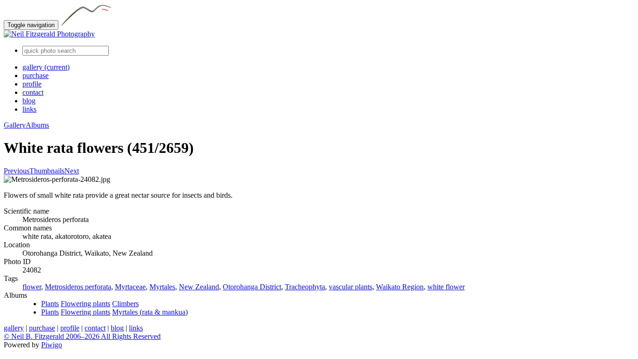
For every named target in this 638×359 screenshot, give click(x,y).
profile (32, 84)
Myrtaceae (130, 287)
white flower (446, 287)
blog (28, 101)
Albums (37, 125)
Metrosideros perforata (78, 287)
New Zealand (199, 287)
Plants (50, 304)
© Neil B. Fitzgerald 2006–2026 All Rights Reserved (82, 336)
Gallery (15, 125)
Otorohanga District (252, 287)
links (29, 109)
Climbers (125, 304)
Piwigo (51, 345)
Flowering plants (85, 304)
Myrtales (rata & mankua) (150, 312)
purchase (35, 75)
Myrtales (162, 287)
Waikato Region (400, 287)
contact (32, 92)
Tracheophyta (305, 287)
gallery (46, 67)
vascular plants (350, 287)
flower (31, 287)
